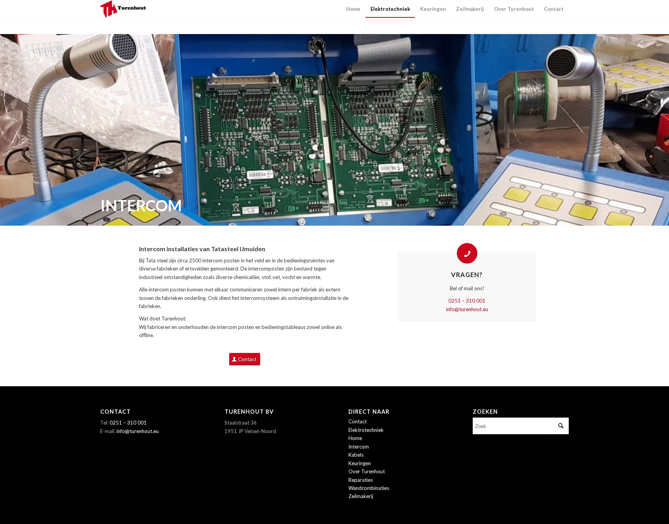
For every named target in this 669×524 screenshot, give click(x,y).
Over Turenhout (366, 471)
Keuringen (359, 463)
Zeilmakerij (360, 496)
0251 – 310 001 (466, 301)
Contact (357, 421)
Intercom (358, 447)
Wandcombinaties (368, 488)
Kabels (356, 455)
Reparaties (360, 480)
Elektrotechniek (366, 430)
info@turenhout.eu (467, 309)
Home (355, 438)
